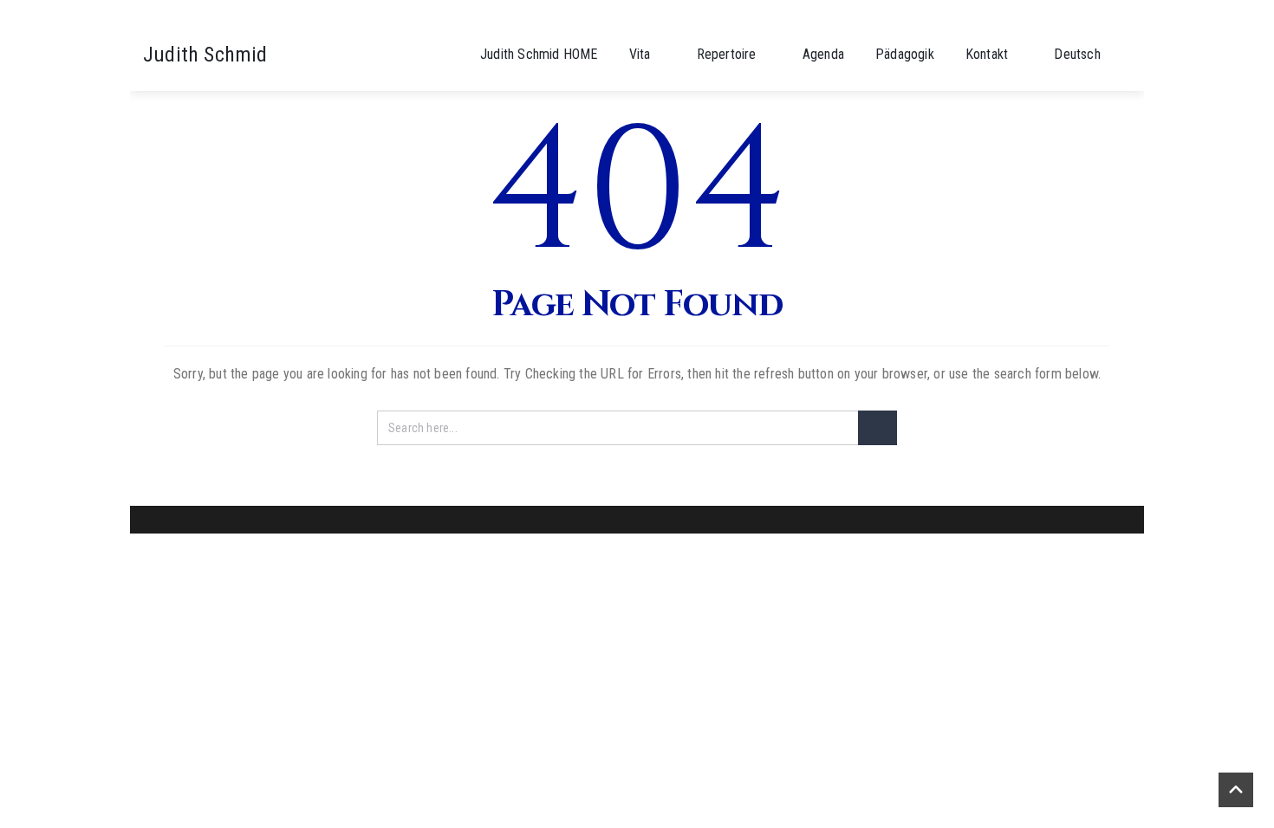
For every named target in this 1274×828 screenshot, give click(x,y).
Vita (640, 54)
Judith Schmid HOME (539, 54)
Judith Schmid (205, 54)
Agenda (823, 54)
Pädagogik (904, 54)
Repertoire (727, 54)
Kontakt (986, 54)
